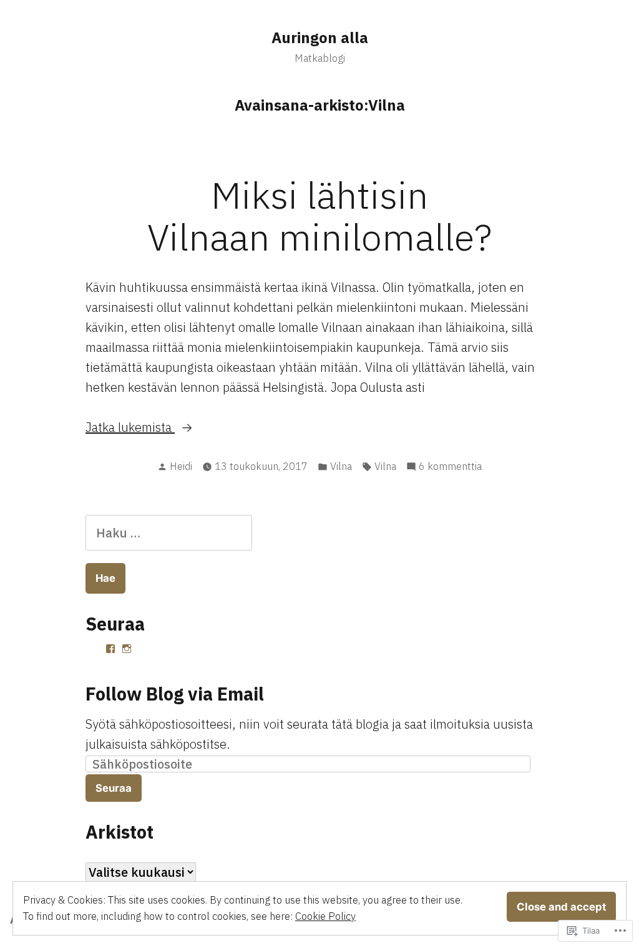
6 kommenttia (450, 467)
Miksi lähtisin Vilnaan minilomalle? (319, 216)
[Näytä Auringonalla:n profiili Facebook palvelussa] (110, 649)
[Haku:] (168, 532)
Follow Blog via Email (174, 694)
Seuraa (113, 788)
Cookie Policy (325, 916)
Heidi (181, 466)
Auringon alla (319, 37)
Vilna (341, 466)
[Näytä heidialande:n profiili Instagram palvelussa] (127, 649)
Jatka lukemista (130, 427)
